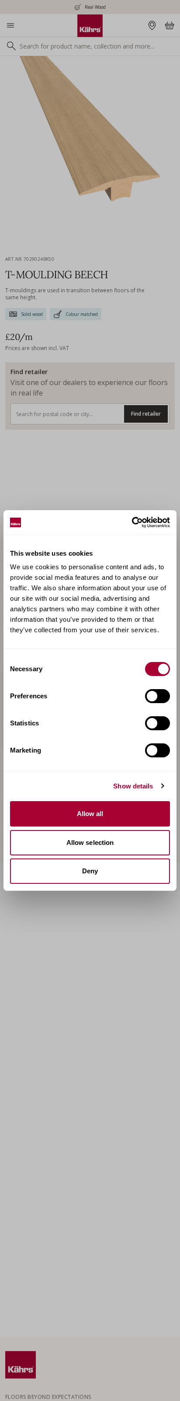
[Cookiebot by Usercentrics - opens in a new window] (131, 522)
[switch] (157, 696)
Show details (133, 786)
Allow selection (90, 842)
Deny (90, 871)
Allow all (90, 813)
